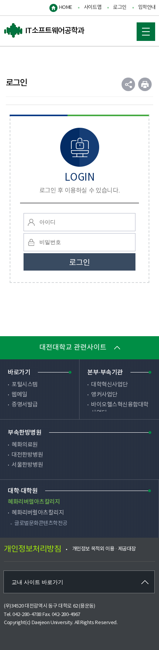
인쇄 (145, 84)
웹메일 (19, 394)
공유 (128, 84)
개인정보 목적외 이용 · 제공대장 (104, 549)
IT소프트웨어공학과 (44, 31)
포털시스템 (25, 384)
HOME (65, 7)
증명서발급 (25, 404)
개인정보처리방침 (32, 549)
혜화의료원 (25, 445)
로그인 (120, 7)
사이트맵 (92, 7)
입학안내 (147, 7)
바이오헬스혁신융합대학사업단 (120, 408)
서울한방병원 (27, 465)
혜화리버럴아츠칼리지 (38, 513)
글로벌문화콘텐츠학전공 (41, 523)
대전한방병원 (27, 455)
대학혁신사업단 (109, 384)
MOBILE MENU (146, 31)
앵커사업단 (104, 394)
